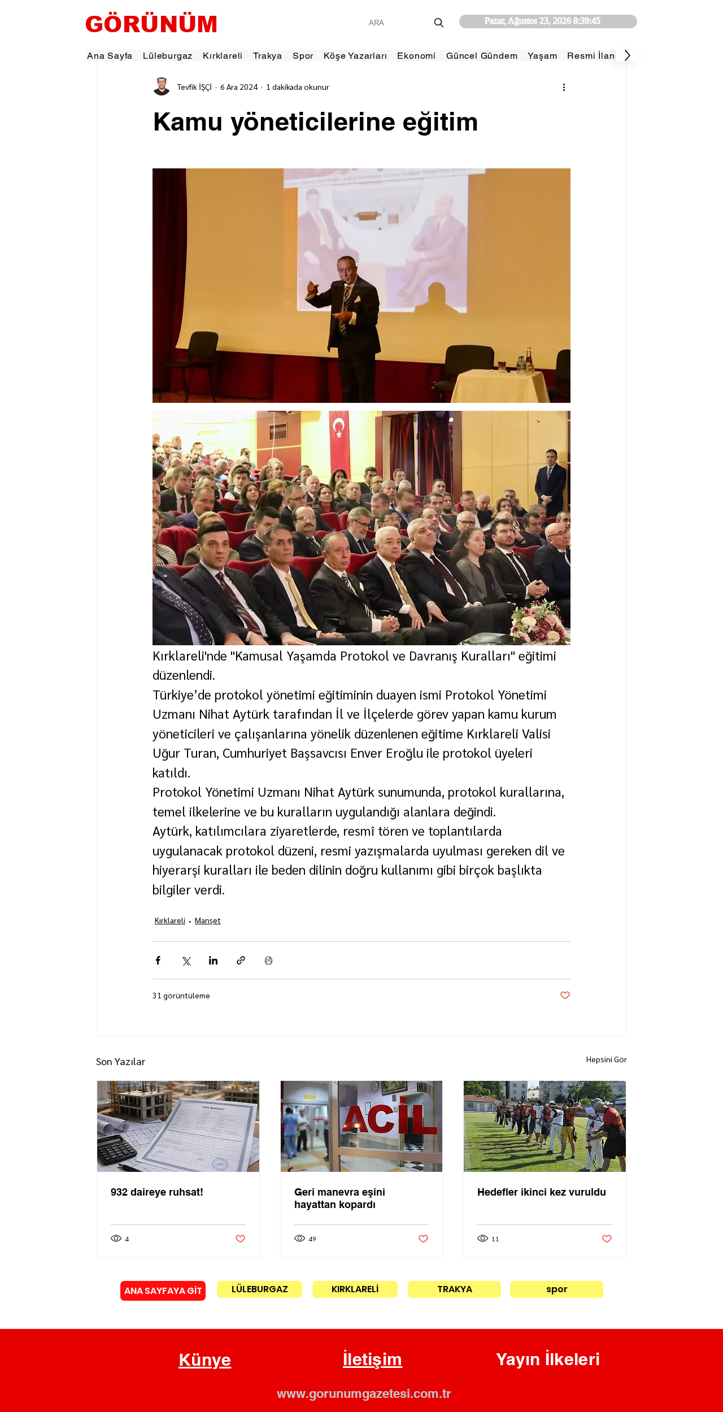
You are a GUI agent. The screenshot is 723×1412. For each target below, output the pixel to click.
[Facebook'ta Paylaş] (158, 960)
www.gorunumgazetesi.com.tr (364, 1393)
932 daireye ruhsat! (157, 1192)
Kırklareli (170, 920)
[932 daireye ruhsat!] (178, 1126)
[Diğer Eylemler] (563, 86)
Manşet (208, 920)
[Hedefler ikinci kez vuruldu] (545, 1126)
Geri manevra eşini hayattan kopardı (339, 1198)
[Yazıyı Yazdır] (268, 960)
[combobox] (407, 23)
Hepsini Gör (606, 1059)
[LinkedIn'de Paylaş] (213, 960)
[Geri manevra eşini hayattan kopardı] (362, 1126)
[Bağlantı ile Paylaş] (241, 960)
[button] (205, 1360)
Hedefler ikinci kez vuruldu (541, 1192)
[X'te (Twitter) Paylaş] (185, 960)
